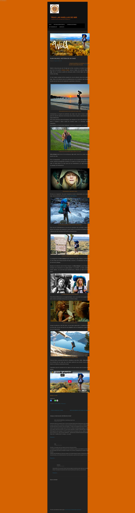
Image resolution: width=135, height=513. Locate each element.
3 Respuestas (63, 403)
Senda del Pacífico (72, 196)
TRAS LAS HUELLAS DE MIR (64, 17)
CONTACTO (61, 26)
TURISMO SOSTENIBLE (71, 24)
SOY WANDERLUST (53, 26)
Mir (61, 60)
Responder (52, 437)
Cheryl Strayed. (86, 64)
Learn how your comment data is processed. (73, 509)
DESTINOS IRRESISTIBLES (59, 24)
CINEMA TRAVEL (57, 403)
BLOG (50, 24)
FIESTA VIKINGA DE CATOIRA (56, 410)
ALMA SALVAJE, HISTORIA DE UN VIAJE (63, 58)
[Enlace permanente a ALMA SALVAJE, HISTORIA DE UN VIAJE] (70, 44)
